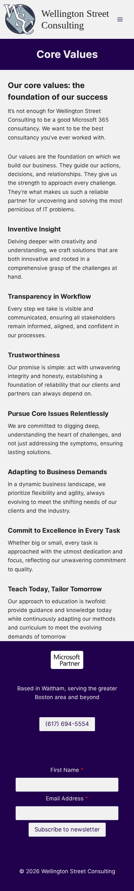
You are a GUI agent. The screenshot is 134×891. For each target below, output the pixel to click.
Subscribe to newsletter (67, 829)
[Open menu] (120, 19)
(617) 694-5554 (67, 723)
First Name (67, 770)
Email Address (67, 798)
